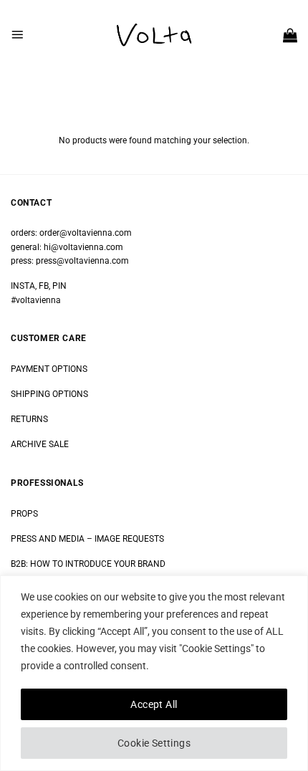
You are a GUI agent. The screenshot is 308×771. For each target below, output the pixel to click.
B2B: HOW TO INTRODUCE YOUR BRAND (88, 564)
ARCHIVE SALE (40, 444)
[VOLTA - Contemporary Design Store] (154, 35)
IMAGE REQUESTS (128, 539)
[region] (154, 673)
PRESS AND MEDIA (48, 539)
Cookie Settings (154, 743)
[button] (17, 34)
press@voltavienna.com (82, 261)
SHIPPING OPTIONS (49, 394)
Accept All (153, 704)
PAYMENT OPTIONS (49, 369)
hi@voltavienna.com (83, 247)
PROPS (24, 514)
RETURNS (29, 419)
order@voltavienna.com (85, 233)
